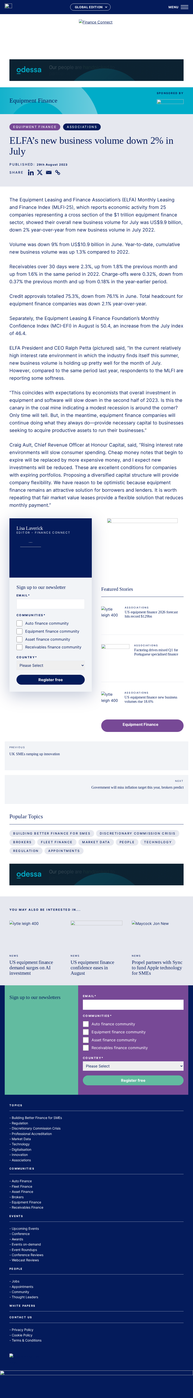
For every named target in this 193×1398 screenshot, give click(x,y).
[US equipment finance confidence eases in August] (96, 935)
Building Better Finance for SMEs (51, 833)
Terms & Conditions (26, 1340)
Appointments (64, 851)
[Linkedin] (30, 172)
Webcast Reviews (25, 1260)
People (127, 842)
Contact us (20, 1317)
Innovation (20, 1155)
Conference (21, 1234)
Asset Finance (22, 1192)
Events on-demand (26, 1244)
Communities (21, 1168)
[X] (39, 172)
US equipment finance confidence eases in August (92, 967)
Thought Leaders (25, 1297)
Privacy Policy (22, 1330)
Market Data (96, 842)
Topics (16, 1105)
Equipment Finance (33, 100)
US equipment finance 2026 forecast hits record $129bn (151, 614)
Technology (158, 842)
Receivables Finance (27, 1207)
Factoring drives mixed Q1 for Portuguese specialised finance (156, 652)
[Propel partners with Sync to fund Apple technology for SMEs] (158, 935)
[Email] (48, 172)
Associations (82, 127)
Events (16, 1216)
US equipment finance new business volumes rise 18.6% (151, 699)
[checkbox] (50, 635)
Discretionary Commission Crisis (138, 833)
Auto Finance (22, 1181)
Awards (17, 1239)
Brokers (22, 842)
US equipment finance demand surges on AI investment (31, 967)
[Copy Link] (57, 172)
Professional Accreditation (32, 1134)
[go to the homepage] (8, 7)
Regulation (26, 851)
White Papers (22, 1306)
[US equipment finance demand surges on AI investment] (35, 935)
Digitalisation (21, 1149)
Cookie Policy (22, 1335)
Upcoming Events (25, 1228)
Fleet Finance (57, 842)
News (14, 955)
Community (20, 1292)
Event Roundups (24, 1250)
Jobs (15, 1281)
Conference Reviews (27, 1255)
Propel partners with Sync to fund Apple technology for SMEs (157, 967)
